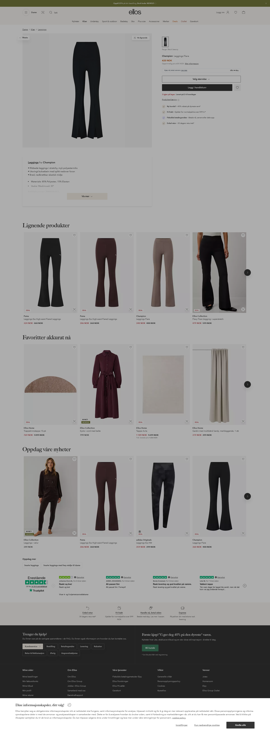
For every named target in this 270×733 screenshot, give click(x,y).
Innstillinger (182, 725)
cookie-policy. (179, 718)
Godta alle (240, 725)
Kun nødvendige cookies (207, 725)
